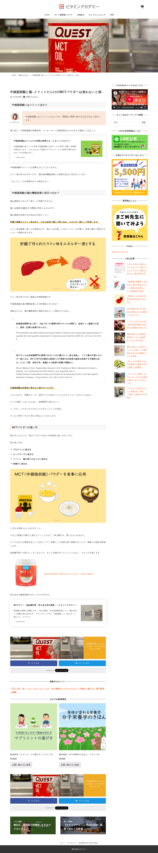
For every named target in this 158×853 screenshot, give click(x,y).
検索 (144, 122)
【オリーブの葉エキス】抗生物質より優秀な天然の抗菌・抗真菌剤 (137, 364)
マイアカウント (71, 843)
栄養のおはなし (32, 97)
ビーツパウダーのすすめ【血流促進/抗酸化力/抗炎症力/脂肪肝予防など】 (137, 324)
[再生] (114, 107)
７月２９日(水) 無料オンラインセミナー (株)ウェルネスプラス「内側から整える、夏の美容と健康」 (130, 270)
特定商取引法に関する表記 (88, 843)
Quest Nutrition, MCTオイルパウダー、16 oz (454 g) (68, 573)
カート (62, 843)
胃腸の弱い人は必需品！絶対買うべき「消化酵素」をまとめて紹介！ (137, 337)
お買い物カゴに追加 (21, 764)
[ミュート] (141, 107)
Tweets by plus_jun (120, 251)
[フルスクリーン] (145, 107)
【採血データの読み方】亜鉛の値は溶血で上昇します (137, 299)
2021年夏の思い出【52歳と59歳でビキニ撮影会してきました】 (137, 311)
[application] (130, 99)
